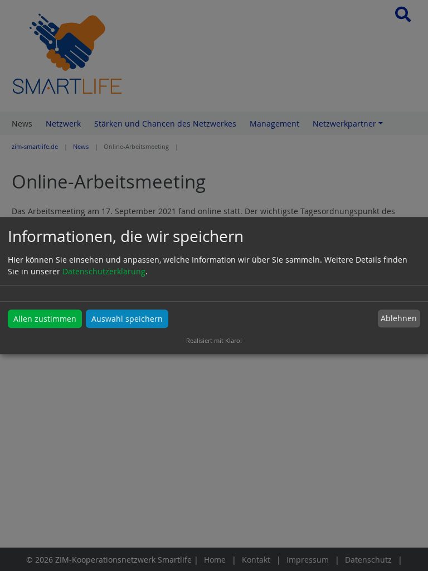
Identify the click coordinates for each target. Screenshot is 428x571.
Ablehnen (399, 318)
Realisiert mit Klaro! (214, 340)
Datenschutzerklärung (103, 271)
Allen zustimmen (44, 318)
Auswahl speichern (127, 318)
